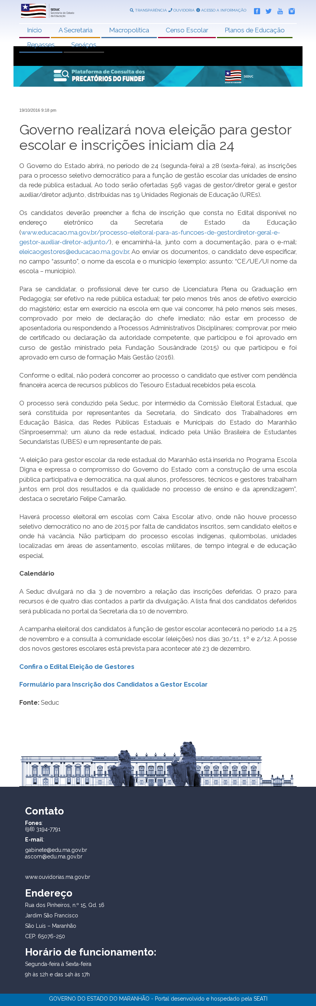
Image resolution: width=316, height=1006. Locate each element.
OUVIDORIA (183, 10)
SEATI (260, 999)
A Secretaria (75, 30)
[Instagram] (290, 10)
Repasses (41, 45)
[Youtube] (278, 10)
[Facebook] (255, 10)
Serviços (83, 45)
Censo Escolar (187, 30)
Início (34, 30)
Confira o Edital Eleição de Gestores (76, 666)
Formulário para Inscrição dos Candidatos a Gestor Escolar (113, 684)
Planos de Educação (255, 30)
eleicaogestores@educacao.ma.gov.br (74, 251)
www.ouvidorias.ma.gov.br (57, 877)
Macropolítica (129, 30)
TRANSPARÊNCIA (150, 10)
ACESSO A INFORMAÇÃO (223, 10)
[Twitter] (267, 10)
